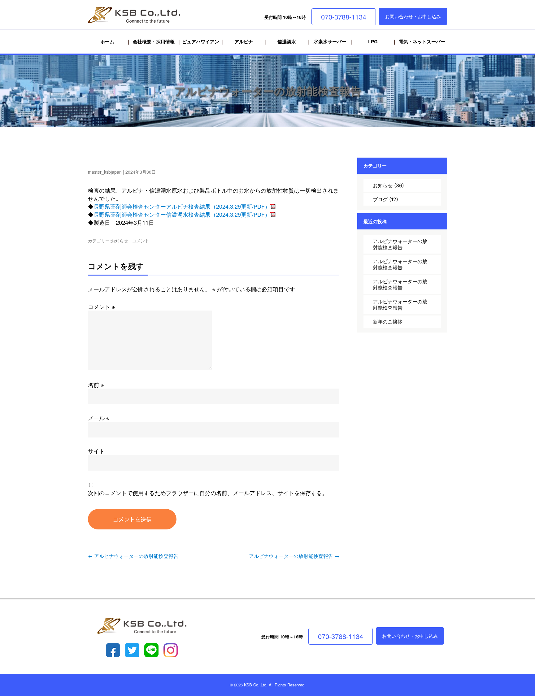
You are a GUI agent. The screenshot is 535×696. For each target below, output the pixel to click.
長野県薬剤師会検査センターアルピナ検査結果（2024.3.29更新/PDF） (182, 206)
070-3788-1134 (343, 16)
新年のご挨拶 (387, 322)
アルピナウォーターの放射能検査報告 (267, 90)
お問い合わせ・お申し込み (413, 16)
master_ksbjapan (105, 172)
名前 (96, 385)
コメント (140, 240)
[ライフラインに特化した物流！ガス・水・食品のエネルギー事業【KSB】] (142, 15)
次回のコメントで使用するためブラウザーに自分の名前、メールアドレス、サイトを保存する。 (208, 493)
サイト (96, 451)
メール (99, 418)
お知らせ (119, 240)
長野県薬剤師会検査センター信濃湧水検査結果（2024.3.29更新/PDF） (182, 214)
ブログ (380, 199)
